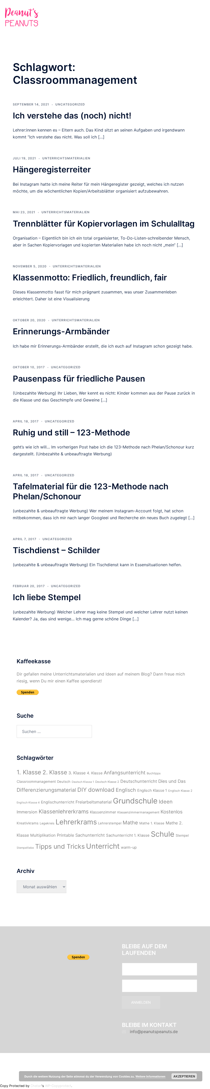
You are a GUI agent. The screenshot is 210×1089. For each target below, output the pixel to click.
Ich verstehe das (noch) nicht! (72, 116)
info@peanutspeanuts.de (154, 1031)
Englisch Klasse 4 (28, 802)
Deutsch (63, 781)
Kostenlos (172, 812)
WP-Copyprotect (58, 1086)
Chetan (35, 1086)
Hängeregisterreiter (52, 169)
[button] (194, 18)
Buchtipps (154, 773)
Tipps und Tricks (60, 846)
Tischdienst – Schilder (56, 550)
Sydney (114, 1061)
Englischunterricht (57, 802)
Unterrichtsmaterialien (66, 158)
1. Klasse (29, 772)
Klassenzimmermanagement (138, 812)
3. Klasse (77, 772)
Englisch (126, 790)
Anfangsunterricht (124, 773)
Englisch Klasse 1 (152, 790)
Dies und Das (172, 781)
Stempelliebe (25, 847)
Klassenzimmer (103, 812)
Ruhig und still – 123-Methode (71, 432)
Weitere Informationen (150, 1076)
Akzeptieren (184, 1076)
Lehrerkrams (76, 822)
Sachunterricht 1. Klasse (128, 835)
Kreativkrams (27, 823)
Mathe (130, 823)
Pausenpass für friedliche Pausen (79, 379)
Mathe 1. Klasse (151, 823)
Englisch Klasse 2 (180, 790)
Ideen (166, 801)
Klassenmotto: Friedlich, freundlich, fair (90, 277)
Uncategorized (70, 104)
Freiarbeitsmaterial (94, 801)
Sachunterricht (90, 835)
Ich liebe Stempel (47, 597)
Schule (162, 834)
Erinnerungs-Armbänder (61, 331)
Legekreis (47, 823)
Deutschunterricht (138, 781)
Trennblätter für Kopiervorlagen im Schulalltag (104, 224)
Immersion (27, 811)
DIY (82, 789)
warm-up (129, 847)
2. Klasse (55, 772)
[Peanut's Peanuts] (21, 18)
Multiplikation (43, 835)
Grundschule (135, 800)
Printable (65, 835)
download (101, 789)
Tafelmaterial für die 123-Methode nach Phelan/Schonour (91, 491)
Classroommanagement (36, 781)
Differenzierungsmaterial (46, 790)
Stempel (182, 835)
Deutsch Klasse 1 (83, 782)
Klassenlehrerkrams (64, 811)
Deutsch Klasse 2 (107, 782)
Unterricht (103, 846)
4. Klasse (94, 773)
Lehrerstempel (109, 823)
